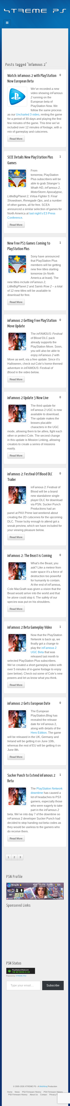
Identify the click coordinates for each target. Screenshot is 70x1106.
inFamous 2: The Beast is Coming (29, 556)
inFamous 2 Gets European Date (28, 704)
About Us (34, 1095)
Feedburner (27, 18)
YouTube (42, 18)
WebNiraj (43, 1086)
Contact (43, 1095)
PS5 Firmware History (17, 1095)
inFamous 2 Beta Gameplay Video (29, 627)
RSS (47, 18)
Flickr (32, 18)
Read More (16, 138)
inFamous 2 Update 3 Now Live (27, 398)
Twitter (37, 18)
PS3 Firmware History (31, 1092)
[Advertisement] (35, 44)
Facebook (23, 18)
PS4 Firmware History (53, 1092)
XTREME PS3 (21, 976)
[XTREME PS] (35, 8)
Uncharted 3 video (27, 114)
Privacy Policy (55, 1095)
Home (9, 1092)
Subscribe (52, 985)
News (17, 1092)
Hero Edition (39, 732)
